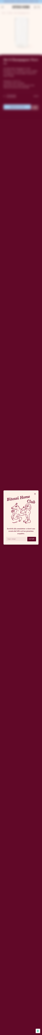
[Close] (35, 494)
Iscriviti (31, 539)
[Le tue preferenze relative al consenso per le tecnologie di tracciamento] (38, 1031)
